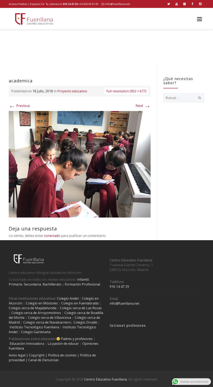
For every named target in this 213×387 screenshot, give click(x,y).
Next (143, 105)
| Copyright (35, 355)
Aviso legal (17, 355)
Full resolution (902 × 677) (126, 91)
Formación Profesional (82, 284)
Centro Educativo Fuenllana (105, 379)
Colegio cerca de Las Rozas (81, 308)
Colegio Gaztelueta (36, 332)
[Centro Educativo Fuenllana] (34, 19)
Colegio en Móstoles (42, 303)
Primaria (15, 284)
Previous (19, 105)
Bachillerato (52, 284)
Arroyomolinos (49, 312)
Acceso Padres (18, 4)
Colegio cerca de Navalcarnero (47, 322)
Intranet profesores (128, 325)
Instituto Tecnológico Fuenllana (34, 327)
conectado (52, 235)
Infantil (83, 279)
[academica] (80, 164)
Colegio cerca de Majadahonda (32, 308)
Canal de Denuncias (43, 360)
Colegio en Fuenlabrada (79, 303)
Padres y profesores (77, 338)
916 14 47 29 (119, 286)
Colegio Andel (67, 298)
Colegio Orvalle (85, 322)
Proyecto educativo (72, 91)
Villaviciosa (62, 317)
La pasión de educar (63, 343)
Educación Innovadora (27, 343)
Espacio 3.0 (37, 4)
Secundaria (32, 284)
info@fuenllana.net (117, 4)
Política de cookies (62, 355)
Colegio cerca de (24, 312)
